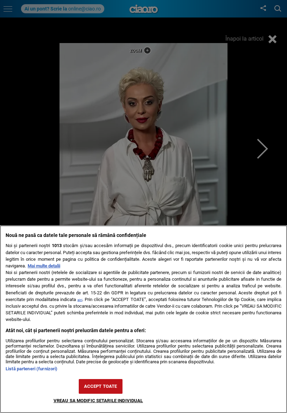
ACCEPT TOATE (100, 386)
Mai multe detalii (44, 265)
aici (79, 300)
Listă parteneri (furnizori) (31, 368)
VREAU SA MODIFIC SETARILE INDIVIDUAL (98, 400)
